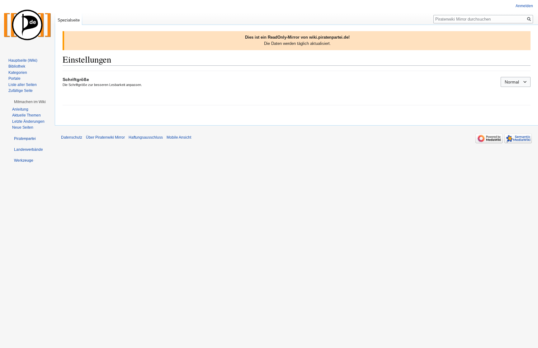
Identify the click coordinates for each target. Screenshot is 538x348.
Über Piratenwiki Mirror (105, 137)
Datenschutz (71, 137)
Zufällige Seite (20, 90)
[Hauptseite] (27, 25)
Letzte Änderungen (28, 121)
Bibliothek (16, 66)
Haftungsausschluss (146, 137)
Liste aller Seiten (22, 85)
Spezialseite (69, 20)
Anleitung (20, 109)
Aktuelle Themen (26, 115)
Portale (14, 78)
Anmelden (524, 6)
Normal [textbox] (512, 81)
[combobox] (516, 82)
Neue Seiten (22, 127)
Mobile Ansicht (179, 137)
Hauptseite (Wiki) (22, 60)
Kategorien (17, 72)
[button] (30, 102)
